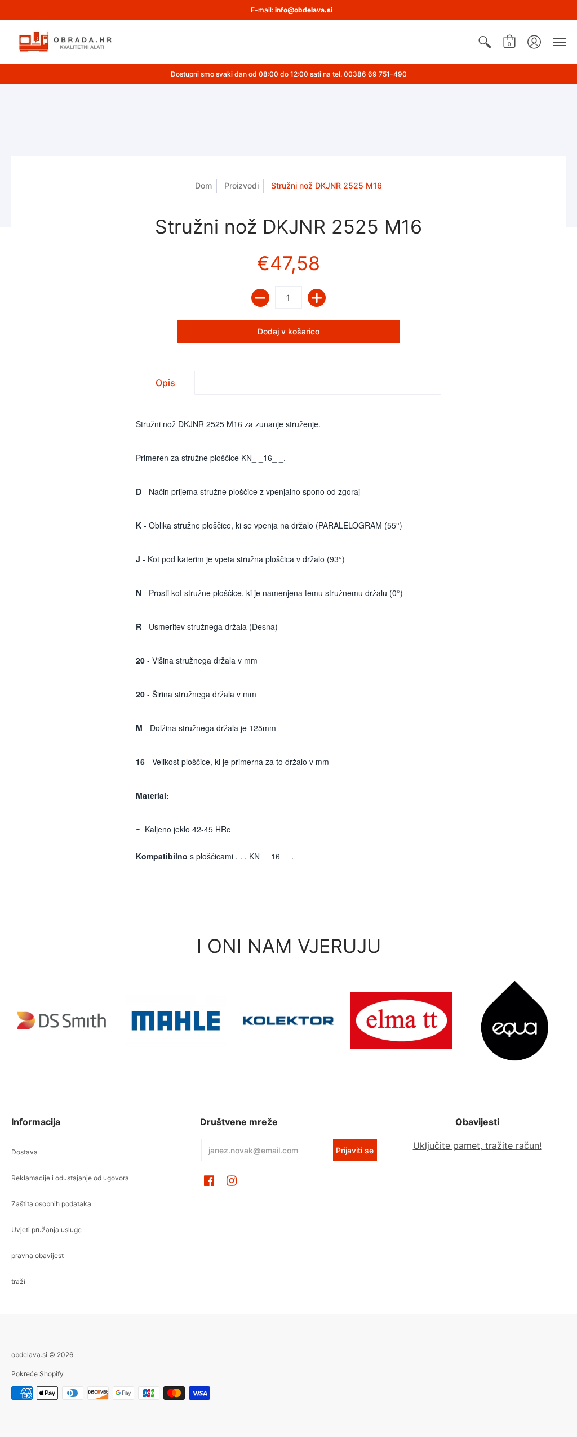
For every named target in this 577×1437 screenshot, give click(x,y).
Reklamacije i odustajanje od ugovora (70, 1178)
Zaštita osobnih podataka (51, 1203)
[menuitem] (484, 42)
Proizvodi (241, 185)
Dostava (24, 1152)
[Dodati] (317, 298)
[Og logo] (289, 1021)
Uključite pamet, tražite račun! (477, 1145)
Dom (203, 185)
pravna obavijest (37, 1255)
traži (18, 1281)
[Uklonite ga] (260, 298)
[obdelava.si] (67, 42)
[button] (484, 42)
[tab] (165, 383)
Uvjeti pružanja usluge (46, 1229)
